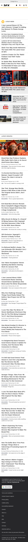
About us (4, 512)
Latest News (9, 21)
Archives (4, 525)
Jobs (3, 519)
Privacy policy (5, 499)
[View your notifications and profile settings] (16, 5)
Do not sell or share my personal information (13, 532)
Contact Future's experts (8, 496)
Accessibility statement (7, 506)
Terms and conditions (7, 493)
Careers (4, 509)
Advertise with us (6, 529)
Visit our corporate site (13, 482)
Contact (4, 522)
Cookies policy (5, 503)
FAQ (3, 516)
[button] (2, 5)
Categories (13, 1)
